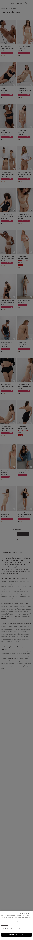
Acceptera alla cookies (16, 934)
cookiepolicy (4, 925)
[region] (16, 925)
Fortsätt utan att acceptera (21, 914)
